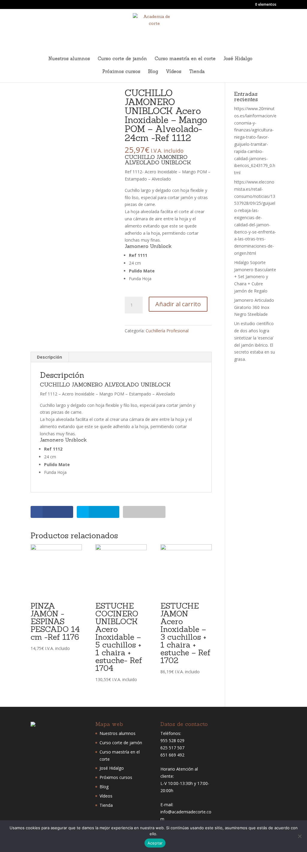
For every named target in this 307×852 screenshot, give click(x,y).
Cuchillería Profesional (167, 330)
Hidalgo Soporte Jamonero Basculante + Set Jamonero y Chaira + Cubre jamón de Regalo (255, 277)
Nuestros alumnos (69, 59)
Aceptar (155, 843)
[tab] (49, 357)
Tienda (197, 71)
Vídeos (173, 71)
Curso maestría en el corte (185, 59)
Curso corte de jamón (122, 59)
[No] (300, 836)
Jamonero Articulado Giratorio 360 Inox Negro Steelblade (254, 307)
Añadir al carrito (178, 304)
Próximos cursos (121, 71)
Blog (153, 71)
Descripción (49, 357)
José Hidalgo (237, 59)
